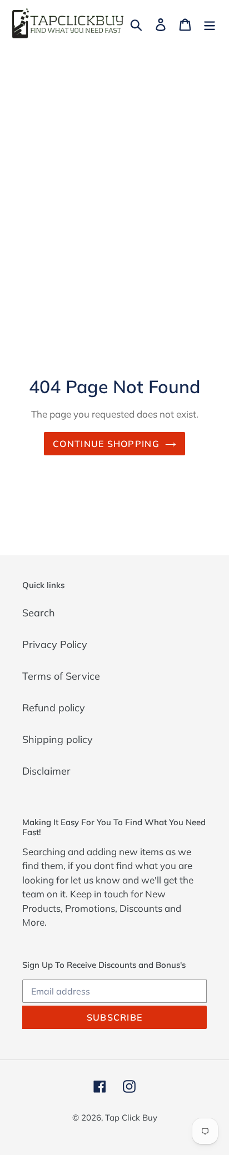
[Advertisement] (114, 167)
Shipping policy (57, 739)
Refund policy (53, 707)
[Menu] (209, 24)
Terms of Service (61, 676)
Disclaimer (46, 771)
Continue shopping (106, 443)
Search (38, 612)
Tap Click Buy (131, 1117)
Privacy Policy (54, 644)
